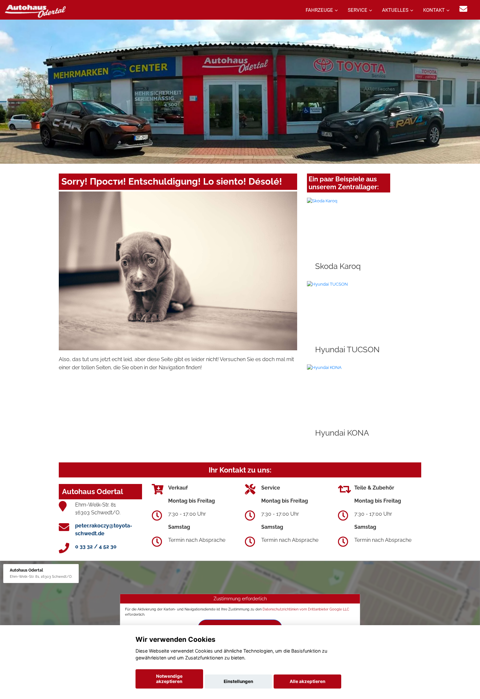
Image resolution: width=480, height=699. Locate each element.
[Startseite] (35, 10)
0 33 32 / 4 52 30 (96, 546)
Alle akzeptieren (307, 681)
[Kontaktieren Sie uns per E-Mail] (463, 9)
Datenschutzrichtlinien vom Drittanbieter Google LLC (306, 609)
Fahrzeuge (319, 10)
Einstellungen (238, 681)
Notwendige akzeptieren (169, 679)
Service (357, 10)
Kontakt (434, 10)
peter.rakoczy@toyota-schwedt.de (103, 530)
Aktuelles (395, 10)
